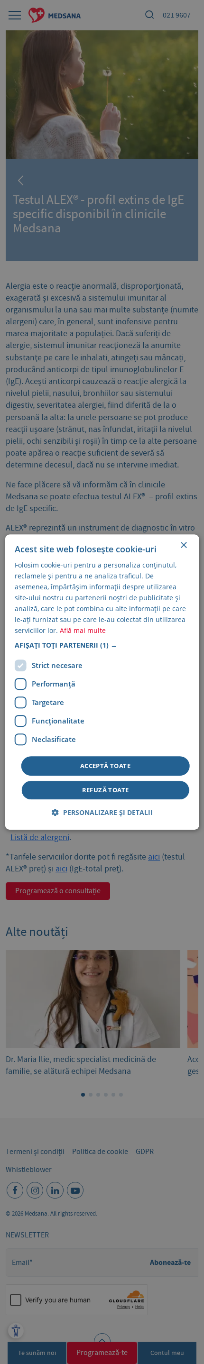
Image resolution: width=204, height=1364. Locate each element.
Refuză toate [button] (105, 790)
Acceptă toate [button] (105, 765)
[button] (102, 645)
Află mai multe (83, 630)
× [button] (183, 545)
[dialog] (102, 682)
